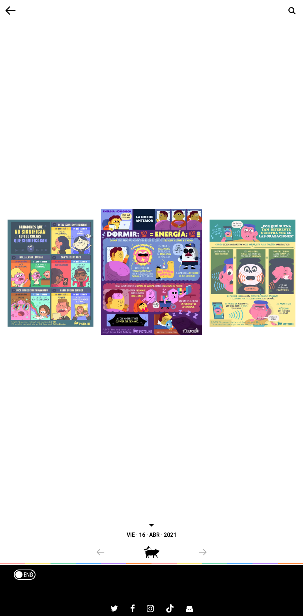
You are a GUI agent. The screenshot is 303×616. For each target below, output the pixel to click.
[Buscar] (292, 11)
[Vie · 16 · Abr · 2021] (151, 272)
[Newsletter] (189, 610)
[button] (120, 553)
